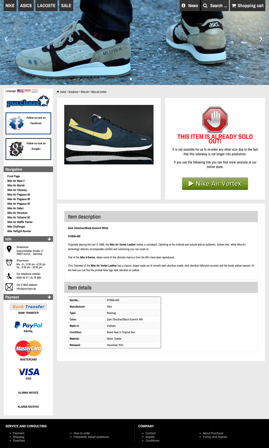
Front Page (13, 176)
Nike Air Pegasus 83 (18, 194)
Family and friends (215, 437)
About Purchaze (213, 433)
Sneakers (73, 91)
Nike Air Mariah (16, 185)
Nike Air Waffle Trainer (20, 222)
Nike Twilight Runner (19, 231)
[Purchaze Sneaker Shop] (28, 107)
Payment (18, 433)
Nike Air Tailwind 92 (18, 217)
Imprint (150, 437)
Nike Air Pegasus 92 (18, 204)
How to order (82, 433)
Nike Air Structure (17, 213)
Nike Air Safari (15, 208)
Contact (150, 433)
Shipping (18, 437)
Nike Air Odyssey (17, 190)
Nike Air (85, 91)
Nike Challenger (16, 226)
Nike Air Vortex (98, 91)
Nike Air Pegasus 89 (18, 199)
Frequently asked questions (91, 437)
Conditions (152, 440)
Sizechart (19, 440)
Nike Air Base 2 (16, 181)
